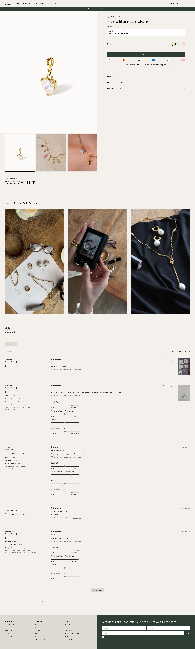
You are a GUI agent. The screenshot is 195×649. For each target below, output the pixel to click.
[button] (115, 17)
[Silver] (178, 44)
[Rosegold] (183, 44)
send (187, 633)
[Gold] (174, 44)
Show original (77, 369)
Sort (173, 351)
